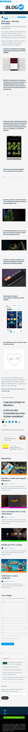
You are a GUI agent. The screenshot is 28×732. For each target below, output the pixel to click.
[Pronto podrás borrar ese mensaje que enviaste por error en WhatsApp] (5, 663)
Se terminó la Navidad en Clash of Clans (10, 439)
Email (2, 625)
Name (2, 619)
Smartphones (20, 17)
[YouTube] (10, 1)
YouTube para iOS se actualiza (11, 545)
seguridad (11, 429)
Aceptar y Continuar (14, 717)
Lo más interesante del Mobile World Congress (12, 669)
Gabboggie (6, 17)
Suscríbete (5, 697)
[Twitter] (3, 1)
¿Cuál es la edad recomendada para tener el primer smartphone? (14, 413)
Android (6, 429)
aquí (8, 391)
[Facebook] (1, 1)
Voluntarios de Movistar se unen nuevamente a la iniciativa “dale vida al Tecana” (13, 673)
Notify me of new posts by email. (8, 640)
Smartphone (18, 429)
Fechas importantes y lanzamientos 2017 (11, 666)
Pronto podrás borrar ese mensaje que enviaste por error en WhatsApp (16, 663)
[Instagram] (8, 1)
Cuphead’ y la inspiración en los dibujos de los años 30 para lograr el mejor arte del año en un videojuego (14, 678)
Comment (3, 601)
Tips (23, 429)
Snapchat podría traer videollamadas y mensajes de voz (17, 448)
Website (2, 632)
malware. (6, 52)
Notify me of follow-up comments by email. (10, 638)
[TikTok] (6, 1)
